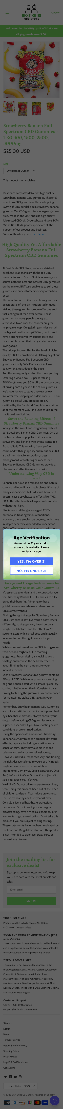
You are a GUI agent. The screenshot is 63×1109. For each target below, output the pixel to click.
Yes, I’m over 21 (31, 561)
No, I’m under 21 (31, 571)
